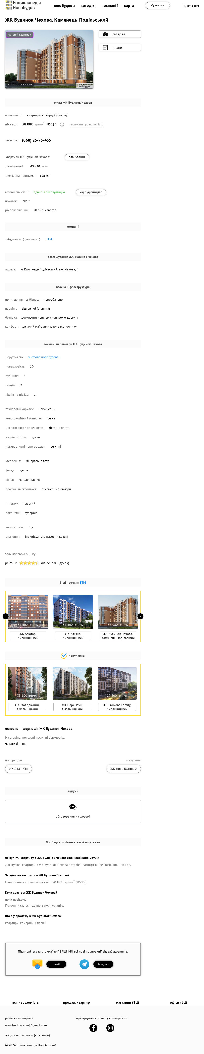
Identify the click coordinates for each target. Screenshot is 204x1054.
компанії (110, 5)
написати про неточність (87, 124)
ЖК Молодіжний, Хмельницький (27, 707)
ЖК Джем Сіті (18, 769)
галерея (119, 34)
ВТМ (49, 239)
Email (56, 964)
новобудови (64, 5)
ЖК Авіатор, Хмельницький (28, 636)
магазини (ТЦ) (127, 1002)
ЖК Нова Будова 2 (123, 769)
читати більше (16, 743)
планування (77, 157)
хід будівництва (91, 192)
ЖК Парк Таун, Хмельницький (72, 707)
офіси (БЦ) (178, 1002)
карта (129, 5)
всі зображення (20, 84)
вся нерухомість (25, 1002)
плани (117, 47)
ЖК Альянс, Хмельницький (73, 636)
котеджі (88, 5)
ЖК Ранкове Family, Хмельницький (117, 707)
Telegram (103, 964)
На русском (190, 6)
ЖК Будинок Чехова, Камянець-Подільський (118, 636)
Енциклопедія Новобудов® (36, 1045)
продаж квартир (76, 1002)
